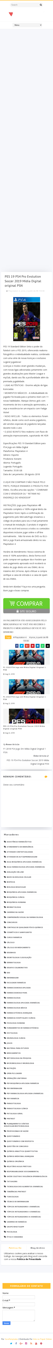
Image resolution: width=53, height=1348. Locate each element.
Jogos (9, 1043)
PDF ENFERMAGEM (14, 1088)
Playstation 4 (14, 291)
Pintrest (11, 1118)
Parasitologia (14, 1103)
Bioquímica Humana (16, 902)
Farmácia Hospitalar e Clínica (21, 1018)
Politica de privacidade (15, 1248)
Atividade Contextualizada (20, 852)
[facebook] (16, 1343)
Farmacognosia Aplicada (19, 988)
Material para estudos (18, 1048)
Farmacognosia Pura (17, 993)
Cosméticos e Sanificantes (19, 932)
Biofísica (11, 882)
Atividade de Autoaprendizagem (22, 857)
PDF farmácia (13, 1098)
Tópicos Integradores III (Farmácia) (24, 1217)
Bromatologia (14, 907)
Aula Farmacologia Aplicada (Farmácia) (26, 867)
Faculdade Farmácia (16, 982)
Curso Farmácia (14, 937)
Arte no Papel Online (42, 1339)
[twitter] (11, 1343)
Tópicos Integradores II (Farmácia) (23, 1212)
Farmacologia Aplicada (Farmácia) (23, 1003)
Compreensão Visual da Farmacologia (25, 917)
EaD (8, 972)
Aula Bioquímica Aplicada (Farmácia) (24, 862)
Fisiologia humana (16, 1023)
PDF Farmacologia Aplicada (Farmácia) (25, 1093)
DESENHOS (11, 952)
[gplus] (21, 1343)
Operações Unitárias (17, 1078)
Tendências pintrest (16, 1191)
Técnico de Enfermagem (18, 1201)
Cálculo (10, 942)
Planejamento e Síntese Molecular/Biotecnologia (16, 1125)
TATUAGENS (12, 1181)
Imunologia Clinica (16, 1038)
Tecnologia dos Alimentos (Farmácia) (25, 1186)
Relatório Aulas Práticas (19, 1166)
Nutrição (11, 1068)
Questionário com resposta (20, 1141)
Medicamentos (14, 1053)
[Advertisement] (26, 151)
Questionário (13, 1136)
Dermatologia (14, 962)
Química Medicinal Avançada (20, 1156)
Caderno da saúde (15, 912)
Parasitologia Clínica (17, 1108)
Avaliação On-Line (15, 872)
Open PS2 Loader (14, 1073)
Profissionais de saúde (17, 1131)
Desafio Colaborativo (17, 967)
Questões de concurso (17, 1146)
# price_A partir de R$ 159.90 (35, 639)
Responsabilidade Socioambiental (23, 1171)
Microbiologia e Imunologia (20, 1063)
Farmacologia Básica (17, 1008)
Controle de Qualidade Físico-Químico (25, 927)
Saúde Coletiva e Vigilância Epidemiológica (27, 1176)
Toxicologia (13, 1196)
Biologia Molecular (16, 887)
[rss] (31, 1343)
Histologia (12, 1033)
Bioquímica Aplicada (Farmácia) (22, 892)
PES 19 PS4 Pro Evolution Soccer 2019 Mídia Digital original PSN (24, 727)
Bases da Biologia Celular (19, 877)
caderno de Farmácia (17, 1222)
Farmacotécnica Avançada (19, 1013)
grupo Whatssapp (15, 1227)
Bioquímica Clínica (15, 897)
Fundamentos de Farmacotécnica (23, 1028)
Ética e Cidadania (15, 1237)
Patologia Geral (15, 1113)
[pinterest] (41, 1343)
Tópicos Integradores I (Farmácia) (23, 1206)
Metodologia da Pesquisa (19, 1058)
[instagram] (26, 1343)
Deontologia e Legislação (19, 957)
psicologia (12, 1232)
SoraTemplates (11, 1339)
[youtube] (36, 1343)
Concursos (12, 922)
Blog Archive (38, 1248)
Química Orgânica (15, 1161)
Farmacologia (13, 998)
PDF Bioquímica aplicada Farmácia (23, 1083)
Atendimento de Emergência (20, 847)
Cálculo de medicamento (18, 947)
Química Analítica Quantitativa (22, 1151)
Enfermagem (13, 978)
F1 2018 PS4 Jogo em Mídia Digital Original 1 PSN (24, 668)
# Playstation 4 (19, 637)
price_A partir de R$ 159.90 (32, 291)
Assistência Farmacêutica (19, 842)
